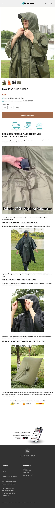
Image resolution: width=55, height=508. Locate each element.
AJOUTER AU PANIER (27, 115)
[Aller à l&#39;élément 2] (9, 83)
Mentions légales (6, 479)
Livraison (4, 474)
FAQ (3, 468)
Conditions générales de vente (9, 476)
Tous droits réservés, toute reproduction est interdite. (23, 502)
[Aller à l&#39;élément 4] (19, 83)
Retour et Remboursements (9, 481)
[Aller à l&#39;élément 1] (4, 83)
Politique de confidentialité (8, 484)
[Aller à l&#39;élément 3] (14, 83)
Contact (4, 471)
